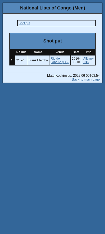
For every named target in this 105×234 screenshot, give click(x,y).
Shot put (24, 23)
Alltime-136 (88, 60)
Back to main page (86, 79)
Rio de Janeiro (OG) (60, 60)
